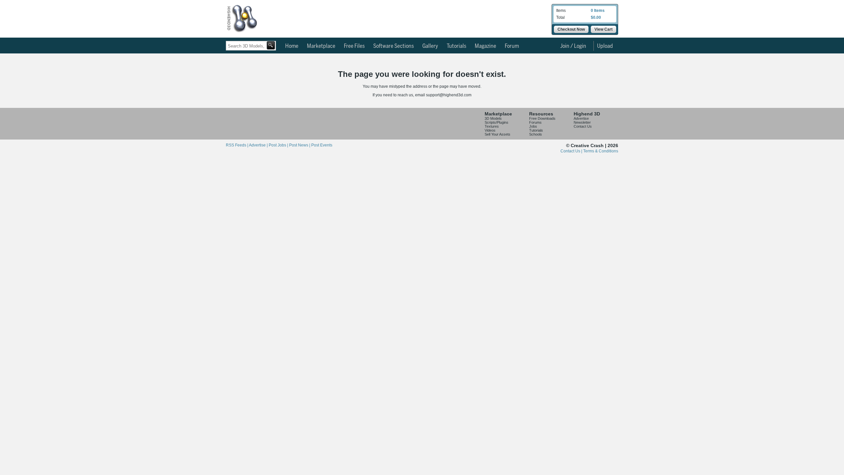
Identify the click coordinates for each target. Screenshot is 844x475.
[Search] (271, 45)
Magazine (485, 46)
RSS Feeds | (237, 145)
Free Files (354, 46)
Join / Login (573, 46)
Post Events (321, 145)
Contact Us (583, 126)
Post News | (300, 145)
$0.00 (596, 17)
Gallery (430, 46)
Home (291, 46)
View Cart (603, 29)
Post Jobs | (279, 145)
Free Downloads (542, 118)
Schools (535, 134)
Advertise (581, 118)
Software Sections (393, 46)
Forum (512, 46)
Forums (535, 122)
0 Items (598, 10)
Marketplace (321, 46)
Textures (492, 126)
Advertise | (259, 145)
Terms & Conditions (600, 151)
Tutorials (456, 46)
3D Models (493, 118)
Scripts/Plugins (496, 122)
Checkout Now (571, 29)
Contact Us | (571, 151)
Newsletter (582, 122)
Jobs (533, 126)
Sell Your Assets (497, 134)
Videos (490, 130)
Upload (605, 46)
